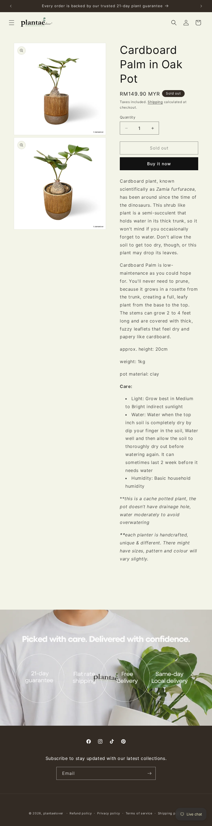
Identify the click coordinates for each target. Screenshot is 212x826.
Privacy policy (108, 813)
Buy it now (159, 163)
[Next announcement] (201, 6)
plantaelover (53, 813)
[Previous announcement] (11, 6)
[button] (12, 23)
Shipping (155, 102)
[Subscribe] (149, 773)
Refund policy (81, 813)
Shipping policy (171, 813)
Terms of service (139, 813)
